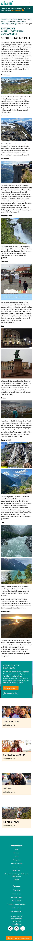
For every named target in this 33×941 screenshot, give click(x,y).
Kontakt (16, 853)
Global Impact (16, 908)
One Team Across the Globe (16, 904)
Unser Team (16, 894)
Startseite (4, 19)
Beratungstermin (10, 693)
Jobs (16, 849)
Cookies (16, 879)
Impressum (16, 867)
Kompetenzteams (16, 897)
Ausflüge (14, 24)
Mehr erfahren (8, 725)
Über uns (16, 886)
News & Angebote (16, 863)
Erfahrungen (5, 24)
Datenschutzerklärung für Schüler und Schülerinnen (16, 875)
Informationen (16, 845)
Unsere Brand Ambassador (16, 21)
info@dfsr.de (16, 921)
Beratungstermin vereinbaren (19, 938)
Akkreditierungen (16, 911)
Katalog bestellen (10, 688)
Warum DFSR (16, 901)
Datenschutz (16, 870)
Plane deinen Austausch (17, 19)
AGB (16, 856)
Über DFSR (16, 890)
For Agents (16, 860)
